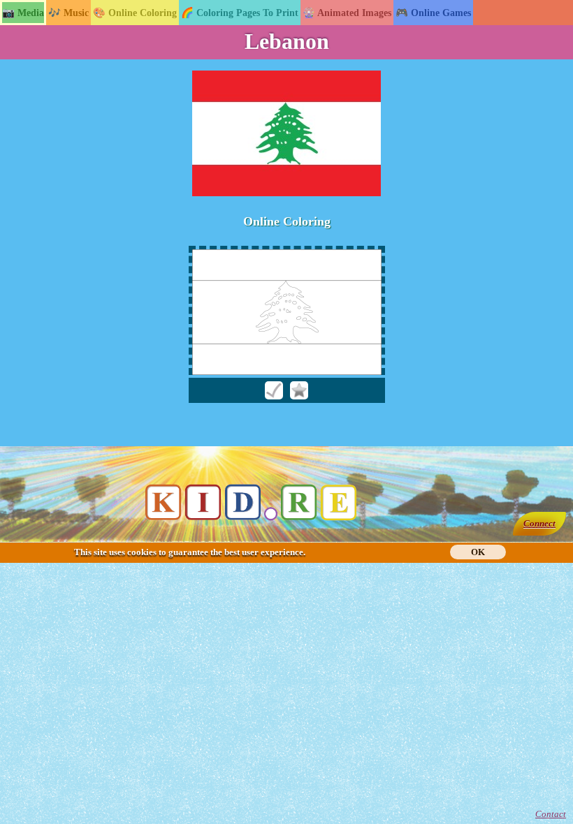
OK (478, 552)
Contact (550, 814)
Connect (539, 523)
